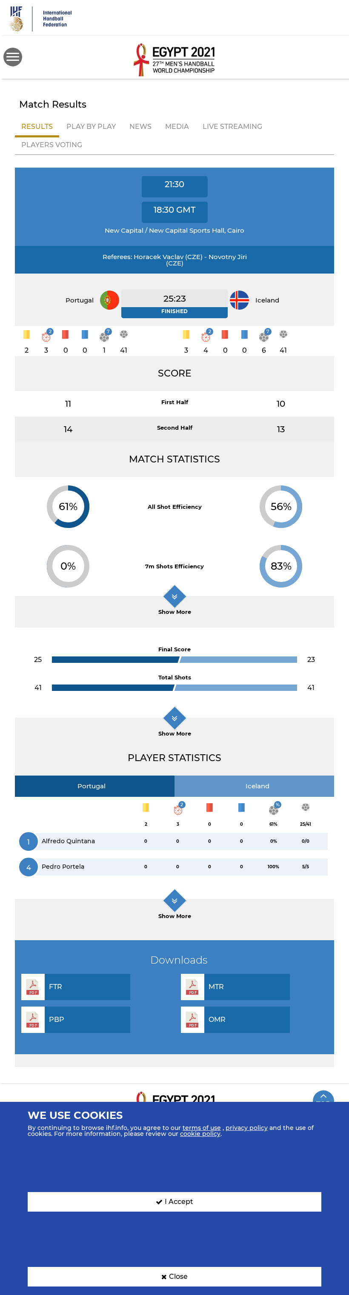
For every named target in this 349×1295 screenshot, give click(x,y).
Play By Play (91, 127)
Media (177, 127)
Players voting (51, 145)
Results (37, 127)
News (140, 127)
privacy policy (247, 1128)
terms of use (202, 1128)
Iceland (257, 786)
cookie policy (200, 1134)
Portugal (91, 786)
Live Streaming (232, 127)
